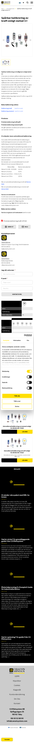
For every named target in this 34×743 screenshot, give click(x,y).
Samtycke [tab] (6, 340)
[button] (5, 62)
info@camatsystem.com (11, 205)
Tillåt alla (17, 396)
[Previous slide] (4, 40)
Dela (26, 226)
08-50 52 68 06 (5, 263)
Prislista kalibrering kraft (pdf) (11, 122)
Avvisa (17, 406)
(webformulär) (19, 108)
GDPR (17, 676)
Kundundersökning (17, 694)
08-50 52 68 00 (17, 718)
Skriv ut (10, 226)
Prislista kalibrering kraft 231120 (15, 221)
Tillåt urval (17, 401)
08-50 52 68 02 (5, 246)
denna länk (5, 189)
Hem (2, 8)
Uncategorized (10, 8)
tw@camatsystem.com (8, 249)
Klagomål (17, 690)
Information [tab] (17, 340)
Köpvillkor (17, 681)
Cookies (17, 685)
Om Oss (17, 699)
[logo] (5, 2)
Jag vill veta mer (7, 270)
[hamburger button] (32, 2)
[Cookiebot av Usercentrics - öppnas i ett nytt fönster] (24, 335)
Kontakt (17, 703)
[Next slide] (30, 40)
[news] (17, 492)
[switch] (29, 376)
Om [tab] (28, 340)
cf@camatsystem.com (8, 265)
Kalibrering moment (8, 111)
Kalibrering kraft (8, 108)
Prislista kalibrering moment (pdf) (12, 124)
